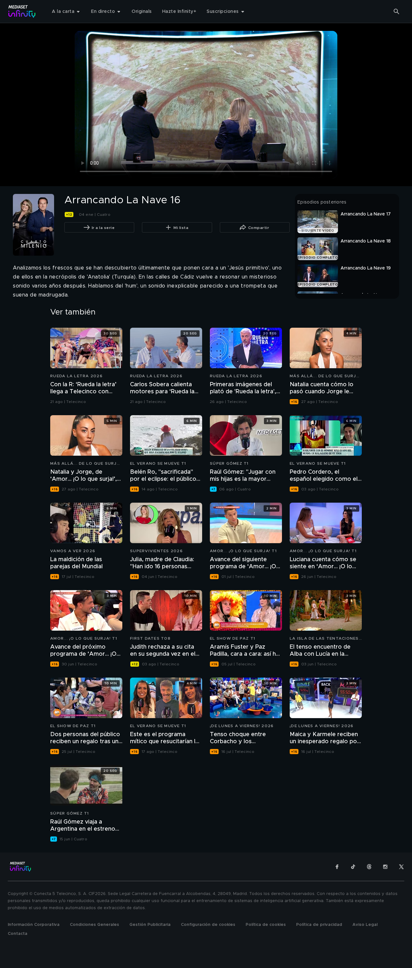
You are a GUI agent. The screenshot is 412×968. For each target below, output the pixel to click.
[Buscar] (396, 11)
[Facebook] (337, 867)
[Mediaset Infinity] (22, 11)
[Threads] (369, 867)
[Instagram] (385, 867)
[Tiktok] (353, 867)
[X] (401, 867)
